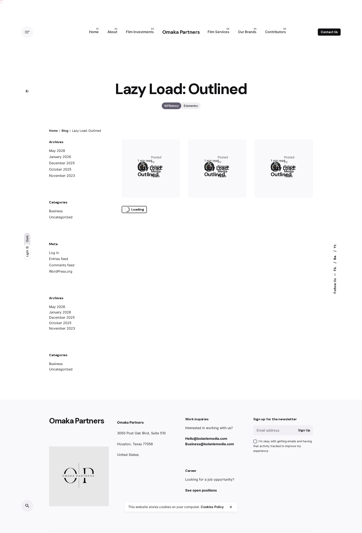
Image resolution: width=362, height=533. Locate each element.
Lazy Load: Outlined (150, 171)
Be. (335, 257)
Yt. (335, 246)
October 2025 (60, 169)
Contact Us (329, 32)
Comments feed (61, 265)
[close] (231, 507)
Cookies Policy (212, 507)
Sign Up (304, 430)
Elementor (191, 105)
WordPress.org (60, 271)
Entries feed (58, 259)
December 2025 (62, 163)
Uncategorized (60, 217)
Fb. (335, 268)
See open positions (201, 490)
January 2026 (60, 157)
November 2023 (62, 175)
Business (56, 211)
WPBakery (171, 105)
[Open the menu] (27, 32)
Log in (54, 253)
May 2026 (57, 151)
